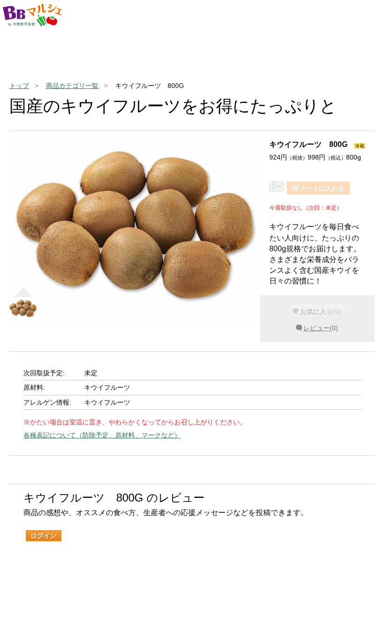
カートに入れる (322, 188)
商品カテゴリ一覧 (72, 85)
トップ (19, 85)
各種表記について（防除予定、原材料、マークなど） (102, 435)
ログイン (43, 535)
